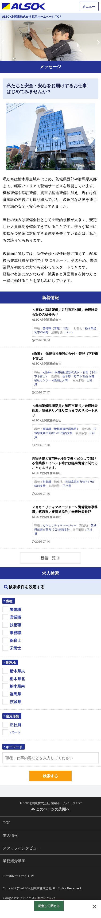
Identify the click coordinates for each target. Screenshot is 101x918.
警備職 (15, 609)
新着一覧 (48, 557)
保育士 (15, 640)
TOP (7, 822)
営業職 (15, 617)
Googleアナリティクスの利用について (29, 898)
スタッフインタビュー (21, 848)
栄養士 (15, 647)
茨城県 (15, 701)
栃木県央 (17, 670)
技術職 (15, 624)
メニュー (88, 6)
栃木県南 (17, 686)
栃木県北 (17, 678)
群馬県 (15, 693)
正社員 (15, 724)
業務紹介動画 (14, 860)
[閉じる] (94, 906)
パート (15, 732)
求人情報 (10, 835)
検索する (50, 775)
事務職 (15, 632)
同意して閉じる (49, 906)
